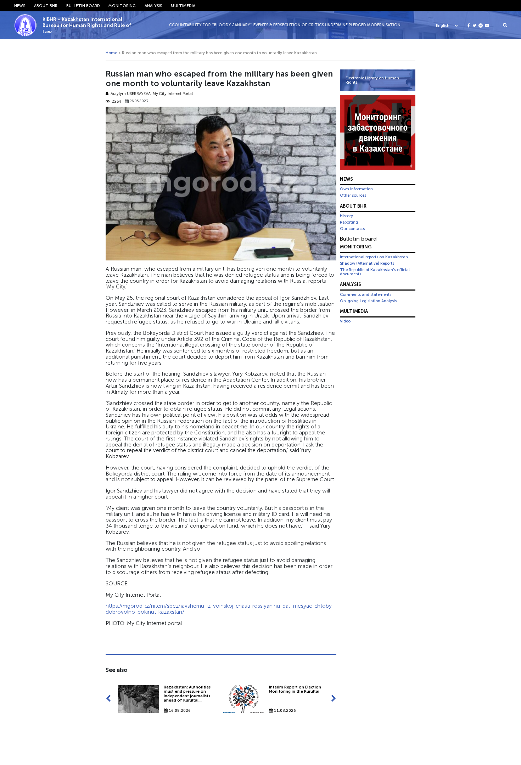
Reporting (349, 222)
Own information (356, 188)
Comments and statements (365, 294)
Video (345, 321)
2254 (116, 101)
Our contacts (352, 228)
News (19, 5)
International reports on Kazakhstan (374, 256)
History (346, 215)
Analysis (153, 5)
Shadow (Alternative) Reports (367, 263)
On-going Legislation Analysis (368, 300)
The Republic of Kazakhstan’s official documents (375, 271)
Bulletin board (83, 5)
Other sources (353, 195)
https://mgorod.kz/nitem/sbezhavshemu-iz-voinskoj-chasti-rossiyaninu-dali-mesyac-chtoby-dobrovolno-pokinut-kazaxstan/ (220, 609)
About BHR (45, 5)
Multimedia (183, 5)
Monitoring (122, 5)
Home (111, 52)
